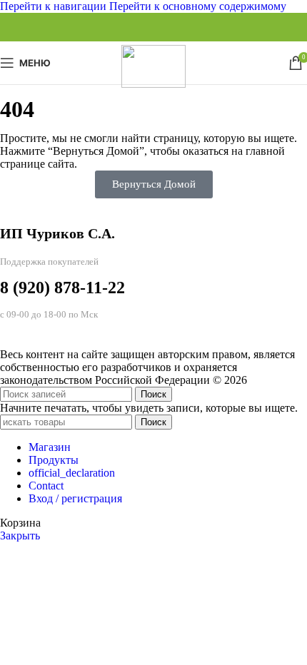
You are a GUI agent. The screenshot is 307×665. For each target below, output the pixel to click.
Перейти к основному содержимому (197, 6)
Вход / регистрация (75, 498)
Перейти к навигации (54, 6)
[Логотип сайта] (153, 84)
